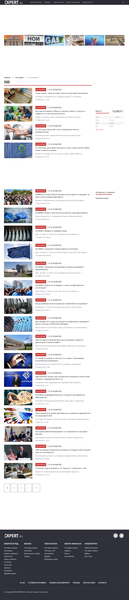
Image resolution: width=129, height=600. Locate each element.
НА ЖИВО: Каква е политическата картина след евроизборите (61, 213)
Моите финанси (73, 2)
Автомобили (49, 553)
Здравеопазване (10, 573)
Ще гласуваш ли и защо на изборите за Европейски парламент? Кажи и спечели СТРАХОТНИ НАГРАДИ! (62, 322)
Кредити (67, 551)
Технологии (58, 2)
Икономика (8, 551)
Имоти (66, 553)
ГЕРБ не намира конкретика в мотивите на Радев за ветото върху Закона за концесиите (62, 451)
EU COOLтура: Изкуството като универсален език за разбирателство (57, 130)
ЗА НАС (22, 583)
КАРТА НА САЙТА (89, 583)
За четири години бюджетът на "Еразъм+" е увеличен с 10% (60, 468)
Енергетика (8, 556)
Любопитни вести (91, 548)
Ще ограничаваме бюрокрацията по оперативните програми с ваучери (61, 432)
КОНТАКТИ (102, 583)
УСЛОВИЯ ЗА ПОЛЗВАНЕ (37, 583)
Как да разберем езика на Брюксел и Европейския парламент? (61, 303)
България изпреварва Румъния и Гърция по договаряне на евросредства (60, 396)
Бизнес (47, 2)
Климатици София (102, 198)
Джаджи (47, 556)
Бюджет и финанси (11, 553)
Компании (28, 551)
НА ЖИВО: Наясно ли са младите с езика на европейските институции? (59, 286)
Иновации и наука (51, 559)
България (40, 89)
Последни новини (10, 548)
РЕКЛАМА (76, 583)
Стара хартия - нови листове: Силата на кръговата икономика (61, 93)
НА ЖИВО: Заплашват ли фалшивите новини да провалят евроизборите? (59, 268)
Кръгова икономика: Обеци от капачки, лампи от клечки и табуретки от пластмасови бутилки (60, 112)
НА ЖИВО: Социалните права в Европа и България (56, 249)
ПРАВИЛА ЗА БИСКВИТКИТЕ (59, 583)
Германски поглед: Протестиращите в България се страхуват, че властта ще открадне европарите (62, 195)
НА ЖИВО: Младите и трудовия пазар (51, 231)
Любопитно (87, 2)
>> (36, 488)
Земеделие (8, 571)
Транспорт (8, 565)
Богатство (88, 556)
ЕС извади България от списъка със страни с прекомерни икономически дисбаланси (59, 359)
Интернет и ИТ (49, 551)
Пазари (27, 556)
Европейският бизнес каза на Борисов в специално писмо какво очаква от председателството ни (62, 377)
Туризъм (7, 568)
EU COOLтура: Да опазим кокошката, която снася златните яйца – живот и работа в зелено (62, 149)
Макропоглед (36, 2)
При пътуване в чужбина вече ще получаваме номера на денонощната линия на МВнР (59, 341)
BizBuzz (87, 553)
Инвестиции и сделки (32, 553)
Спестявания (69, 556)
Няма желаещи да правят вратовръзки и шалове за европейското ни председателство (63, 414)
